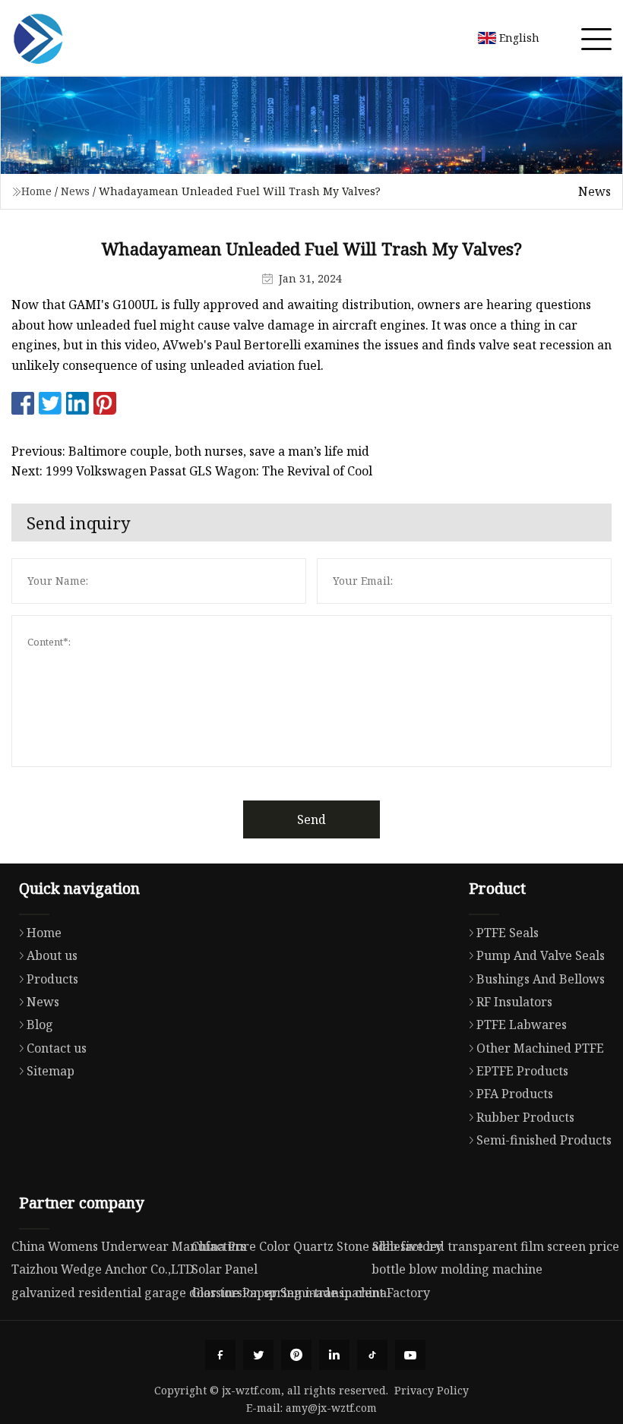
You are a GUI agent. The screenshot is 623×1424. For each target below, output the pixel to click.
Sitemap (50, 1070)
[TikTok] (372, 1355)
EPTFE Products (522, 1070)
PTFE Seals (507, 932)
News (75, 191)
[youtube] (410, 1355)
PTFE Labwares (521, 1024)
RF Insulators (514, 1001)
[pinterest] (296, 1355)
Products (52, 979)
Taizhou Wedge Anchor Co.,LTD (102, 1269)
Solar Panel (224, 1269)
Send (311, 819)
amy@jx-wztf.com (331, 1407)
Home (36, 191)
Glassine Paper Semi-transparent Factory (310, 1292)
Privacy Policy (431, 1390)
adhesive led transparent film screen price (495, 1246)
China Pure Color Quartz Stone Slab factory (316, 1246)
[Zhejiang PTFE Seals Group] (38, 38)
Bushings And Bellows (540, 979)
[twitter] (258, 1355)
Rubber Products (525, 1117)
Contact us (57, 1048)
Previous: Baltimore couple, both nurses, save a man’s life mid (190, 451)
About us (52, 955)
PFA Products (514, 1093)
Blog (40, 1024)
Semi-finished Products (544, 1140)
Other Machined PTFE (540, 1048)
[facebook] (220, 1355)
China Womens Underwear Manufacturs (128, 1246)
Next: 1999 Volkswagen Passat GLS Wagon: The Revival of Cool (191, 471)
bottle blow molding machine (457, 1269)
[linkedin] (334, 1355)
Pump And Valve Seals (540, 955)
